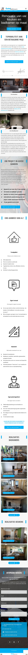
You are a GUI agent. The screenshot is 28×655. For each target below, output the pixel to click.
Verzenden (13, 619)
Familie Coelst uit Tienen (10, 490)
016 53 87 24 (7, 628)
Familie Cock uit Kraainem (11, 538)
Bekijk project (7, 459)
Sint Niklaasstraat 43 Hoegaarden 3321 (13, 625)
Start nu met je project (12, 61)
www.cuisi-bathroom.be (10, 635)
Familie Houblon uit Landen (11, 555)
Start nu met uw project (9, 207)
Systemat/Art (4, 110)
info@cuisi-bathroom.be (10, 632)
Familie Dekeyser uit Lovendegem (13, 473)
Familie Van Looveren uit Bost (12, 507)
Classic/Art (17, 108)
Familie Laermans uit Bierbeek (12, 456)
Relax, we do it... (12, 29)
